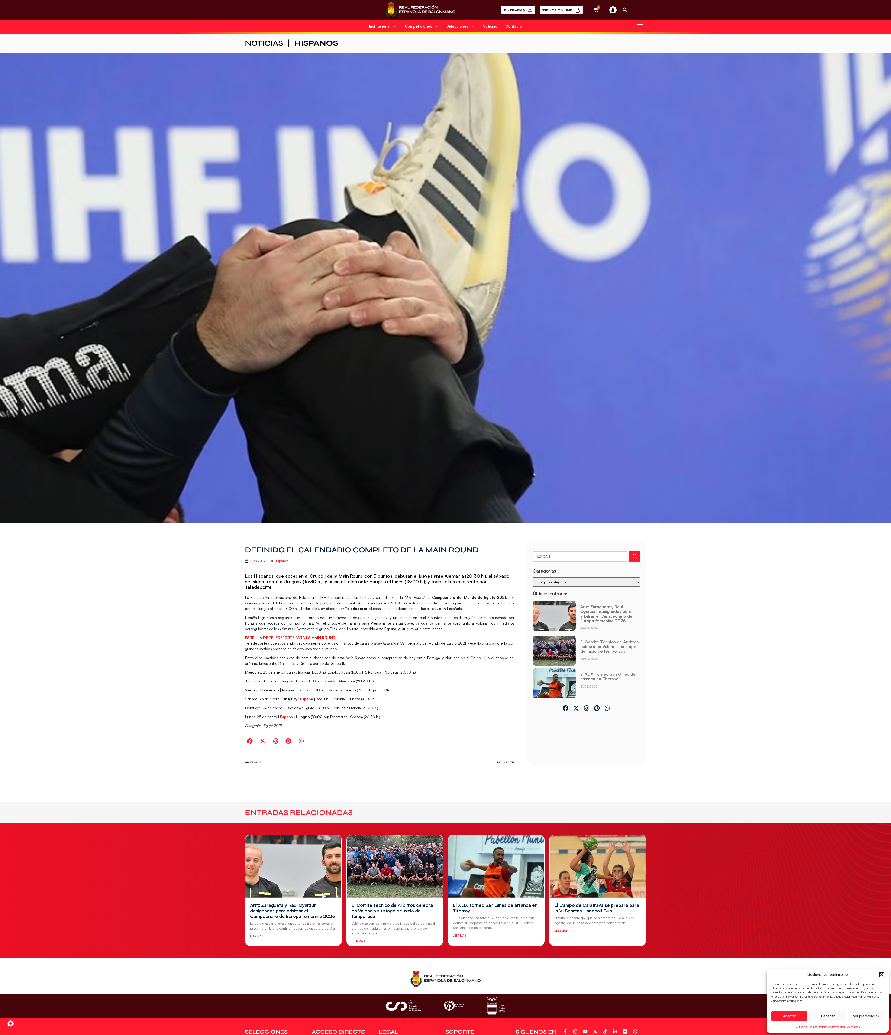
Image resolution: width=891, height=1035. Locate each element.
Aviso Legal (854, 1026)
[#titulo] (10, 1023)
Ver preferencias (866, 1016)
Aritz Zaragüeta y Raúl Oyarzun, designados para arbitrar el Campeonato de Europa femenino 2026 (606, 613)
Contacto (513, 26)
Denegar (828, 1016)
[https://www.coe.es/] (496, 1005)
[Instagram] (576, 1031)
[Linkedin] (616, 1031)
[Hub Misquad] (613, 9)
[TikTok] (606, 1031)
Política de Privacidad (832, 1026)
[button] (881, 974)
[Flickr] (626, 1031)
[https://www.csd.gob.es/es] (403, 1005)
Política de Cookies (806, 1026)
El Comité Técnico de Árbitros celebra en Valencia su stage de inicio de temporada (609, 646)
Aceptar (789, 1016)
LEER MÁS (256, 936)
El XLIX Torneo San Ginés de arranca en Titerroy (608, 676)
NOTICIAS (264, 43)
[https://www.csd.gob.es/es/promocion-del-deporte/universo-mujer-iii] (454, 1006)
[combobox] (580, 556)
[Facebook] (566, 1031)
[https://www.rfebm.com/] (420, 9)
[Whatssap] (636, 1031)
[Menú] (640, 26)
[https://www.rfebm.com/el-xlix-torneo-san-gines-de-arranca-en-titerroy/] (554, 683)
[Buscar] (634, 556)
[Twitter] (596, 1031)
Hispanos (316, 43)
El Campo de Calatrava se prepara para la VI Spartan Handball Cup (596, 908)
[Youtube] (586, 1031)
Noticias (490, 26)
